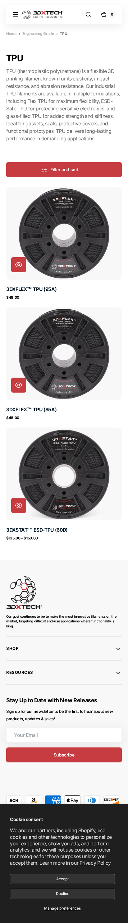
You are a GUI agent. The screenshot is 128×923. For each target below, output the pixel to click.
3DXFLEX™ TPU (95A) (31, 289)
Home (11, 33)
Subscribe (64, 754)
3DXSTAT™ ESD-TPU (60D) (37, 530)
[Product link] (64, 243)
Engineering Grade (38, 33)
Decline (62, 893)
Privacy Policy (95, 863)
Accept (62, 879)
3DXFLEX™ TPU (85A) (31, 410)
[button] (15, 14)
